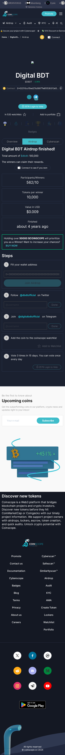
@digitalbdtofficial (29, 316)
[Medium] (47, 671)
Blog (16, 592)
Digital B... (14, 37)
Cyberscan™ (49, 556)
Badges (32, 131)
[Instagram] (17, 686)
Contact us (16, 563)
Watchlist (48, 622)
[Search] (61, 23)
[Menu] (61, 13)
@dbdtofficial (28, 295)
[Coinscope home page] (10, 13)
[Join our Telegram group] (32, 686)
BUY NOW (12, 245)
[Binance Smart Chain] (4, 88)
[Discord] (32, 671)
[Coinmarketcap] (47, 656)
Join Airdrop (32, 283)
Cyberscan (53, 141)
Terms (16, 600)
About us (16, 614)
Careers (16, 622)
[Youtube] (47, 686)
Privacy (16, 607)
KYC (48, 592)
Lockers (48, 614)
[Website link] (29, 97)
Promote (49, 13)
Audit (49, 585)
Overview (12, 141)
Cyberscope (16, 578)
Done (55, 304)
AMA (49, 600)
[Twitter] (17, 656)
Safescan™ (49, 563)
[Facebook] (32, 656)
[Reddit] (17, 671)
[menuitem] (9, 23)
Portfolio (49, 629)
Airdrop (25, 37)
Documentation (16, 570)
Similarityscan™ (49, 570)
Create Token (49, 607)
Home (4, 37)
